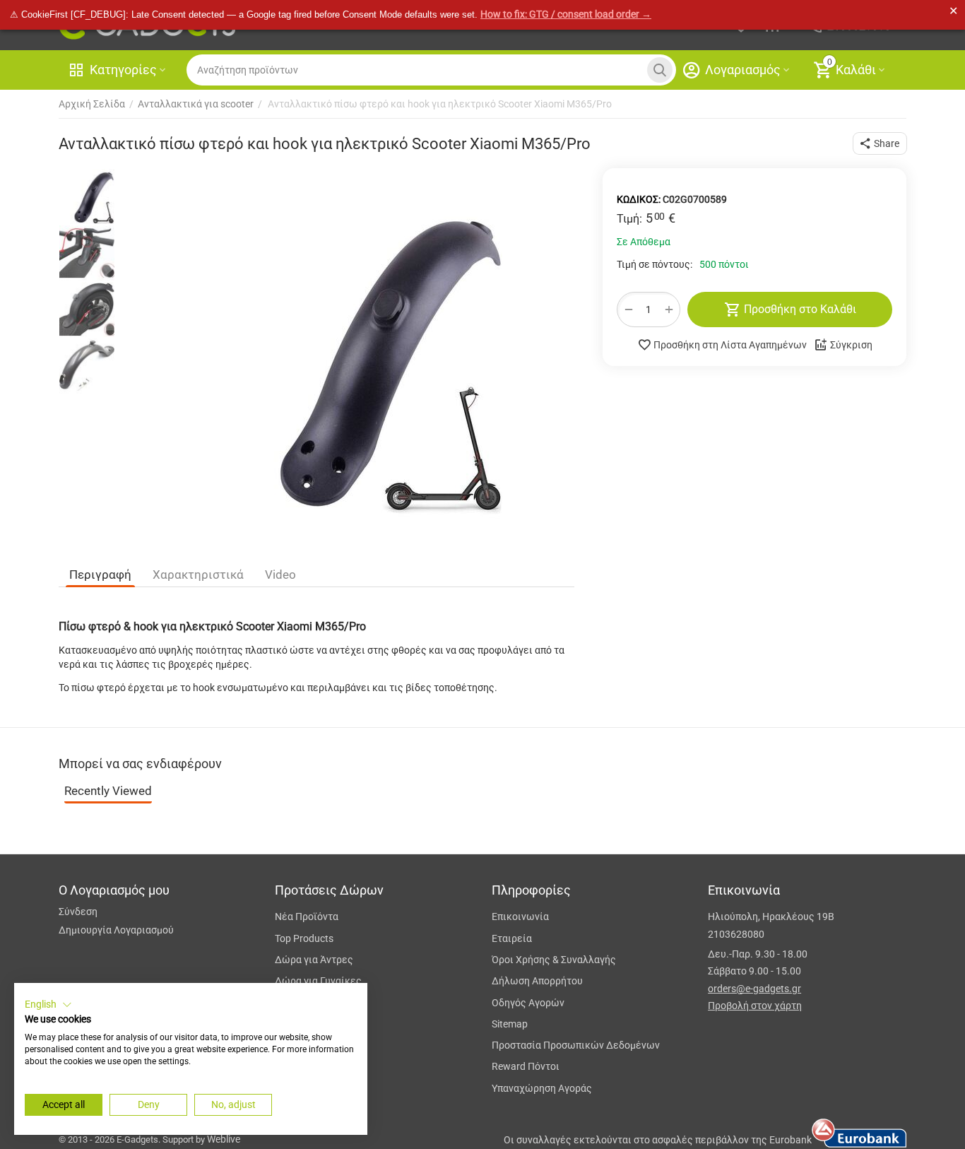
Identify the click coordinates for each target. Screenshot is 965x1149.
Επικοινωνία (520, 916)
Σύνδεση (78, 911)
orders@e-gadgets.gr (754, 988)
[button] (879, 143)
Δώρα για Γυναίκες (318, 980)
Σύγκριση (851, 344)
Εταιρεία (512, 938)
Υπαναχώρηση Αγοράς (542, 1088)
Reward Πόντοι (526, 1066)
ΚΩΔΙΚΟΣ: (639, 199)
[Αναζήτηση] (660, 70)
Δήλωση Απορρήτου (537, 980)
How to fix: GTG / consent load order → (565, 14)
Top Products (304, 938)
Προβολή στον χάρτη (755, 1005)
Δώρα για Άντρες (314, 959)
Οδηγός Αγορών (528, 1002)
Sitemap (510, 1024)
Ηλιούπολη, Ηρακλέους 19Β (771, 916)
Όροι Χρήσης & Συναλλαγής (554, 959)
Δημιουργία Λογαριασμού (116, 930)
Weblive (223, 1139)
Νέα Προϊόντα (306, 916)
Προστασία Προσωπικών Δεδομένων (576, 1045)
